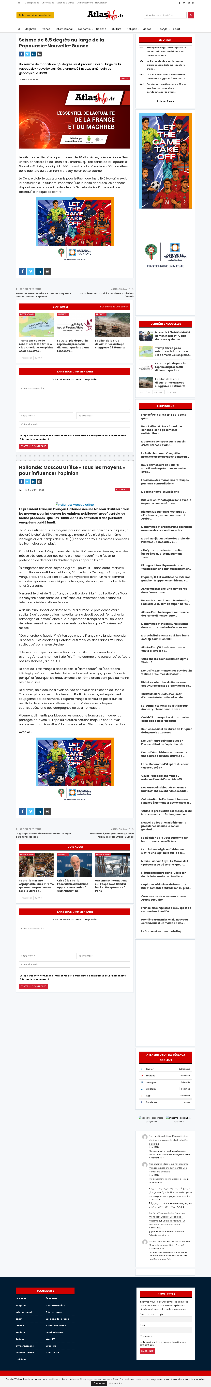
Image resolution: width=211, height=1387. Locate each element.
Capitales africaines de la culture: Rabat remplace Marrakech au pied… (166, 886)
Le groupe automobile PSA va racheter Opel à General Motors (43, 835)
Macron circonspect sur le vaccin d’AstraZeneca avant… (163, 443)
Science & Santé (65, 2)
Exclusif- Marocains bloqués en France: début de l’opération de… (163, 742)
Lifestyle (162, 29)
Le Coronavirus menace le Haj (161, 931)
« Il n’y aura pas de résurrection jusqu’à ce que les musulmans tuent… (162, 554)
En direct (125, 79)
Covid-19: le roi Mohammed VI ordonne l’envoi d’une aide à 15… (162, 777)
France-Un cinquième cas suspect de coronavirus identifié (166, 909)
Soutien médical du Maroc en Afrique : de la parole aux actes (166, 730)
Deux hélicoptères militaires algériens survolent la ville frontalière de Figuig (168, 1140)
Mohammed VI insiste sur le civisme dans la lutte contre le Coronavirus (164, 625)
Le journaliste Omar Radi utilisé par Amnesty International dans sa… (164, 707)
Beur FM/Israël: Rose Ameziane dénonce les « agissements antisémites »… (161, 430)
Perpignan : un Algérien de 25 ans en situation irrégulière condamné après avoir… (166, 88)
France (46, 29)
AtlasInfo (147, 1336)
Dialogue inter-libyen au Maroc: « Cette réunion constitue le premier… (166, 567)
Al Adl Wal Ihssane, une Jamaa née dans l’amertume (164, 590)
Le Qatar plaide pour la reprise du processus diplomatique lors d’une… (166, 64)
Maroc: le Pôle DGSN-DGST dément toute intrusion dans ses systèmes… (172, 336)
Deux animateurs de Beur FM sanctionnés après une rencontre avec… (163, 468)
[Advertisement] (165, 992)
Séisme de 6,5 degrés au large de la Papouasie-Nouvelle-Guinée (112, 835)
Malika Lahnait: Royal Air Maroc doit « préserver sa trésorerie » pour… (164, 862)
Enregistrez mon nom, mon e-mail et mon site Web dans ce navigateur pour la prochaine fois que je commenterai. (73, 437)
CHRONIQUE (52, 1352)
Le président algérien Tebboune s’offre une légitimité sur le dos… (163, 851)
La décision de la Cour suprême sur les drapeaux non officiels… (164, 839)
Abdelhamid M (157, 1164)
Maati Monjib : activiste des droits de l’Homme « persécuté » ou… (165, 540)
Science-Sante (25, 1352)
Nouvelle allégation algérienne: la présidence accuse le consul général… (163, 826)
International (64, 29)
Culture (116, 29)
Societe (20, 1332)
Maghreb (30, 29)
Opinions (21, 1359)
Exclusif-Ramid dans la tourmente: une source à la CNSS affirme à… (164, 754)
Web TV (50, 1339)
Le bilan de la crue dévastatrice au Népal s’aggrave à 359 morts (170, 382)
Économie (84, 29)
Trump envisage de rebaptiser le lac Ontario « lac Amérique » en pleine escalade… (166, 51)
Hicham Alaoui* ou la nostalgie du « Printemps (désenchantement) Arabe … (163, 515)
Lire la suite (115, 1383)
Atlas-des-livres (56, 1325)
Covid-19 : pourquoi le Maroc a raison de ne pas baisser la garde (165, 719)
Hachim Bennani (157, 1241)
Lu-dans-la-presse (57, 1318)
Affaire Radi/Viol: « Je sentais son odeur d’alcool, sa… (163, 648)
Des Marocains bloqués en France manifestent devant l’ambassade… (164, 789)
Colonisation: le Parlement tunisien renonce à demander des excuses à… (166, 800)
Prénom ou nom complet (152, 1314)
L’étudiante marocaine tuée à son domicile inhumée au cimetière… (163, 874)
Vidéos (147, 29)
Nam (151, 1136)
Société (101, 29)
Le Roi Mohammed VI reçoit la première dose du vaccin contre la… (165, 455)
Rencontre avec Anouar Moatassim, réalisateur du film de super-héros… (165, 602)
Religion (132, 29)
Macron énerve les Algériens (160, 492)
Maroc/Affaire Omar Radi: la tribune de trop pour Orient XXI (165, 637)
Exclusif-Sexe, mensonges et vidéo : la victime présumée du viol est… (166, 672)
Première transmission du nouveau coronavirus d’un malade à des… (164, 921)
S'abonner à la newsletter (35, 15)
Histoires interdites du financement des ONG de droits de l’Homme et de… (166, 684)
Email (142, 1325)
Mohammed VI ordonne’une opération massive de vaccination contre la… (166, 528)
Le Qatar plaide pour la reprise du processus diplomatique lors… (170, 367)
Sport (176, 29)
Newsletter (101, 2)
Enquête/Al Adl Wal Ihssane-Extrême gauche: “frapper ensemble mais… (165, 578)
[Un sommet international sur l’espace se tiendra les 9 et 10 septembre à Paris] (112, 865)
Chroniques (48, 2)
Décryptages (32, 2)
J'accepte (99, 1383)
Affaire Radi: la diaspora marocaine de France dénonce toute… (165, 613)
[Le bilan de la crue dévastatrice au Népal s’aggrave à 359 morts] (112, 325)
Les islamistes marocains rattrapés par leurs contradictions (165, 481)
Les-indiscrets (54, 1332)
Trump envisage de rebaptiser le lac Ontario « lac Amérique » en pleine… (173, 351)
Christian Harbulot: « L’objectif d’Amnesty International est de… (163, 695)
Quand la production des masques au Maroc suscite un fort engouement (166, 812)
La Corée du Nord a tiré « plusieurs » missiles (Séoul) (106, 295)
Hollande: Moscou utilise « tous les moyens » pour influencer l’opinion (43, 295)
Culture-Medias (55, 1305)
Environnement (85, 2)
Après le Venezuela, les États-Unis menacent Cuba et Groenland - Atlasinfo (167, 1216)
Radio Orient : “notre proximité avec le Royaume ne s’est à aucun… (166, 501)
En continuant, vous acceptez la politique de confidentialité (163, 1343)
